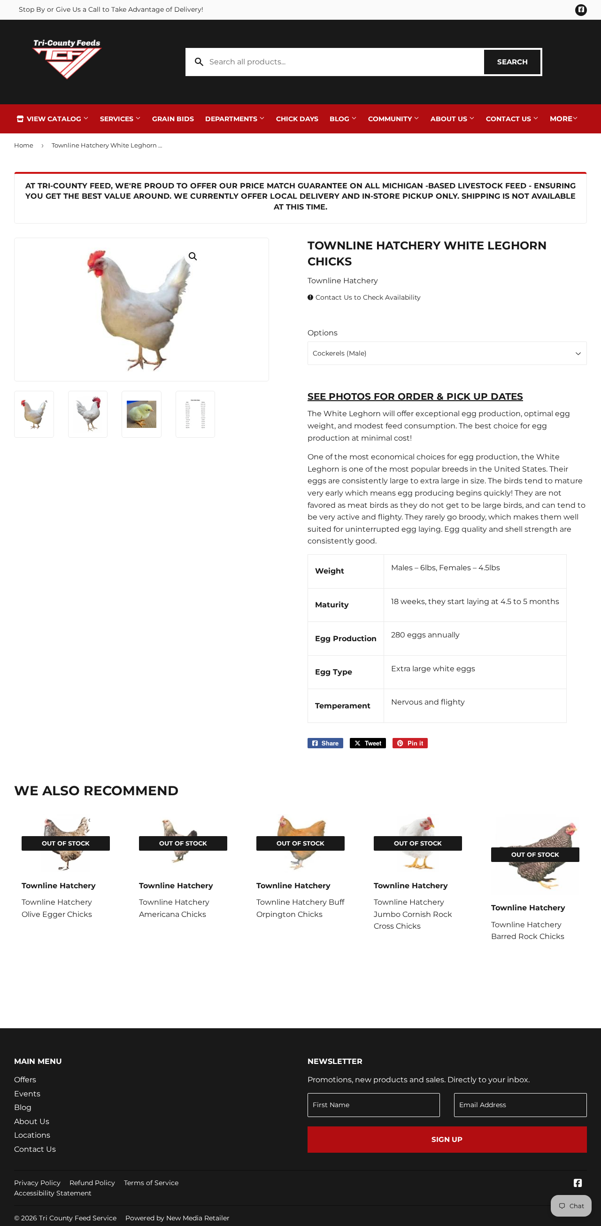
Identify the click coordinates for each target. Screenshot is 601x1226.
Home (23, 145)
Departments (232, 119)
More (561, 118)
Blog (340, 119)
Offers (25, 1079)
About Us (450, 119)
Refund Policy (92, 1183)
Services (117, 119)
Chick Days (297, 119)
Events (27, 1093)
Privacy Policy (37, 1183)
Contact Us (509, 119)
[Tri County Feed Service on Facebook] (578, 1183)
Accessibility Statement (53, 1193)
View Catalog (54, 119)
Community (391, 119)
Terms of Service (151, 1183)
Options (323, 332)
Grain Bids (173, 119)
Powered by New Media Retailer (177, 1218)
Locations (32, 1135)
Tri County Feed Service (77, 1218)
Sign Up (446, 1139)
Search (518, 61)
